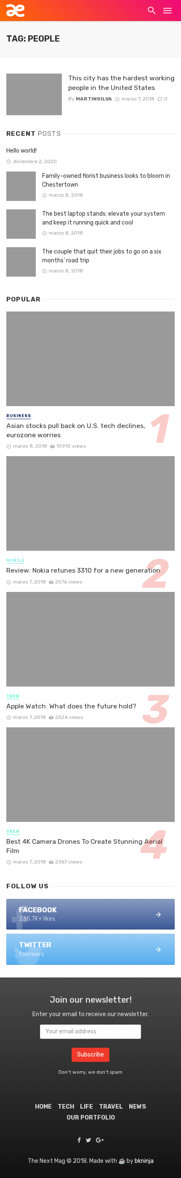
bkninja (144, 1161)
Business (18, 416)
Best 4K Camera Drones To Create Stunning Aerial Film (84, 846)
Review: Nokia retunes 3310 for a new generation (83, 570)
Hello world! (21, 150)
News (137, 1106)
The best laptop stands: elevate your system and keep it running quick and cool (103, 218)
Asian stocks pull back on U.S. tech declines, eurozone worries (75, 430)
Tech (12, 696)
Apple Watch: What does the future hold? (71, 706)
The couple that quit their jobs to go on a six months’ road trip (102, 256)
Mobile (15, 560)
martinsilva (94, 99)
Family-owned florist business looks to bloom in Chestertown (106, 180)
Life (86, 1106)
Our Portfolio (91, 1117)
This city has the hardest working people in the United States (121, 82)
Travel (111, 1106)
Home (43, 1106)
